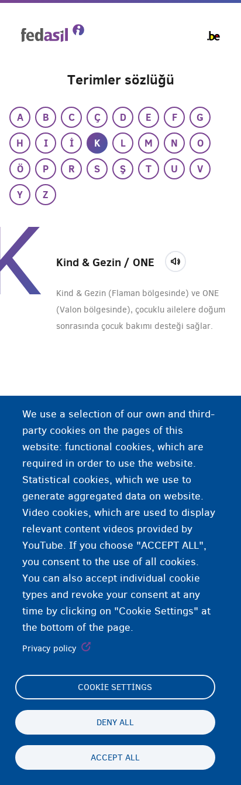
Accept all (115, 757)
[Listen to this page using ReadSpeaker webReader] (179, 259)
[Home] (52, 33)
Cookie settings (115, 687)
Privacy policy (49, 648)
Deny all (115, 722)
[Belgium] (213, 35)
